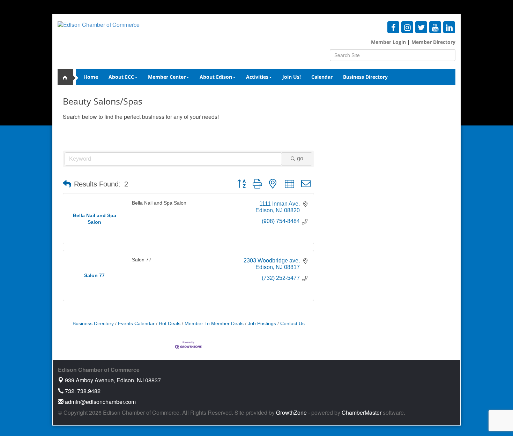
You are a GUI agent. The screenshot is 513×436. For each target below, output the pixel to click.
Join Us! (291, 77)
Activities (257, 77)
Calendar (322, 77)
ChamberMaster (361, 412)
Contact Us (292, 323)
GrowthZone (291, 412)
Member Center (167, 77)
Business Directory (365, 77)
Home (90, 77)
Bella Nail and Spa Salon (159, 203)
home (68, 77)
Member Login (388, 42)
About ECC (121, 77)
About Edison (216, 77)
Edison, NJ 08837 (113, 380)
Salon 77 (141, 259)
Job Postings (262, 323)
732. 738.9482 (82, 391)
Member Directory (432, 42)
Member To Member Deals (214, 323)
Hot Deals (169, 323)
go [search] (300, 158)
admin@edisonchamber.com (100, 402)
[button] (67, 184)
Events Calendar (136, 323)
